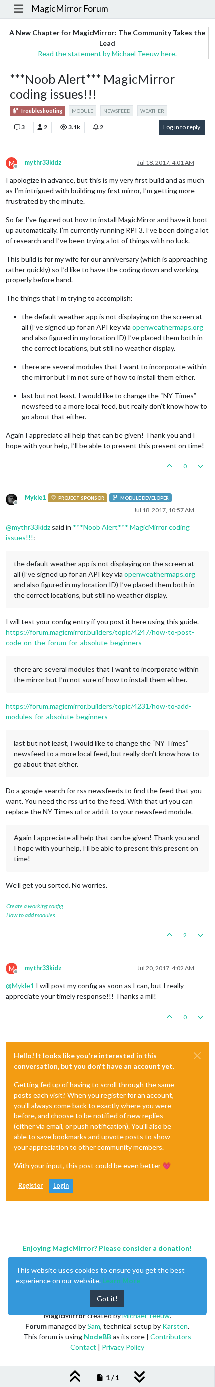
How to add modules (31, 915)
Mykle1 (35, 497)
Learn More (121, 1280)
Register (30, 1185)
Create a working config (35, 906)
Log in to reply (182, 127)
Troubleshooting (40, 111)
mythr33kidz (43, 162)
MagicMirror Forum (70, 8)
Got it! (107, 1298)
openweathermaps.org (168, 327)
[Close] (197, 1055)
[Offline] (15, 498)
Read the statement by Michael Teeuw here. (107, 53)
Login (61, 1185)
